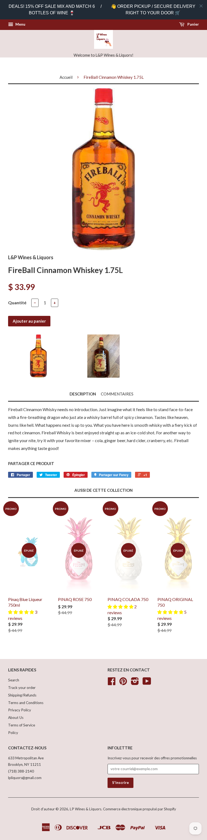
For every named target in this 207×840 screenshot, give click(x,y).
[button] (21, 611)
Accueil (66, 77)
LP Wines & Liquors (85, 809)
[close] (201, 6)
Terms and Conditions (25, 703)
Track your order (22, 687)
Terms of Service (21, 725)
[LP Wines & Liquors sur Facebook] (112, 683)
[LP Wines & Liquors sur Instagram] (135, 683)
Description (83, 393)
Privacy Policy (19, 710)
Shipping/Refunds (22, 695)
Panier (193, 24)
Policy (13, 732)
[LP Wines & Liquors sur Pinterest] (123, 683)
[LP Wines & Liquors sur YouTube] (147, 683)
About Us (15, 717)
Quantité (17, 302)
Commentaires (117, 393)
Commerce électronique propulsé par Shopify (139, 809)
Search (13, 680)
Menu (20, 24)
